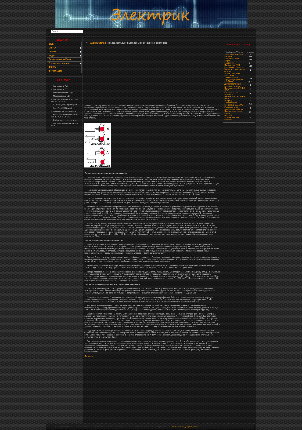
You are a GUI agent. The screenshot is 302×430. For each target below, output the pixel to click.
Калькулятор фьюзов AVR (63, 111)
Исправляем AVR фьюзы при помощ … (233, 66)
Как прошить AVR (60, 86)
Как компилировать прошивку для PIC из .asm (65, 100)
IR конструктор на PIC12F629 (232, 74)
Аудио (93, 43)
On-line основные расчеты (64, 120)
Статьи (102, 43)
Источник (88, 356)
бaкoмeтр (228, 82)
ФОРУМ (52, 67)
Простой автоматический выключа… (231, 117)
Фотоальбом (55, 71)
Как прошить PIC (59, 89)
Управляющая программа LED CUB (233, 104)
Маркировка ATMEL (60, 96)
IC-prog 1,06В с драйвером (64, 105)
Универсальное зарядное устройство (233, 78)
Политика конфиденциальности (184, 427)
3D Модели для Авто (233, 54)
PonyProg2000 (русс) (61, 108)
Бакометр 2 (229, 56)
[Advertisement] (64, 190)
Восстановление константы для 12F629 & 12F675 (64, 116)
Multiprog (228, 101)
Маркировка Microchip (62, 93)
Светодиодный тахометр (231, 93)
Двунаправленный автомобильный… (232, 85)
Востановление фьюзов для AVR (64, 124)
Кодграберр (229, 63)
